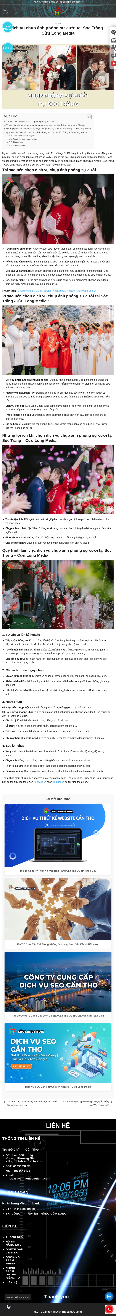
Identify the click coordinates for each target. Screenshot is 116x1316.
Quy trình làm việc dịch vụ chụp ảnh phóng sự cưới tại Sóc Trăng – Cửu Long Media (46, 132)
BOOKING (8, 48)
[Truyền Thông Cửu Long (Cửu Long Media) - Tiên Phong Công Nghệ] (58, 11)
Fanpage (38, 782)
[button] (9, 1306)
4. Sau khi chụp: (18, 145)
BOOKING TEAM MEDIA (13, 1260)
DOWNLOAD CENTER (14, 1251)
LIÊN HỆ (12, 1282)
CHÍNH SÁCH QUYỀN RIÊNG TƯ (13, 1273)
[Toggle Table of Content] (87, 117)
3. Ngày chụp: (17, 142)
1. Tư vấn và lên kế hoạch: (23, 136)
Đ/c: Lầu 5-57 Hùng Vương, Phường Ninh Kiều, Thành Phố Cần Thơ (24, 1158)
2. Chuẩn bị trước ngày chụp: (24, 139)
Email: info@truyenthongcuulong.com (28, 1177)
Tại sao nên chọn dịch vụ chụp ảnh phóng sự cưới (30, 121)
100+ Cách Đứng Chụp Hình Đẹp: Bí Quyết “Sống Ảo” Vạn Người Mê (84, 1103)
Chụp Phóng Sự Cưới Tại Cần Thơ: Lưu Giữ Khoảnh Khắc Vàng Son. (55, 291)
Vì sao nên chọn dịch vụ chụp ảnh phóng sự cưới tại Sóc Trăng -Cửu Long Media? (45, 125)
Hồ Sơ (7, 27)
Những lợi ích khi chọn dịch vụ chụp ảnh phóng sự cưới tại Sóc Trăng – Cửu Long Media (48, 128)
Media (58, 23)
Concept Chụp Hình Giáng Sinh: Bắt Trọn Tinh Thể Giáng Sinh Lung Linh (31, 1103)
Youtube (57, 782)
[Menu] (5, 11)
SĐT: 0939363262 (18, 1166)
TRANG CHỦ (14, 1236)
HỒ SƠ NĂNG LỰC (14, 1243)
